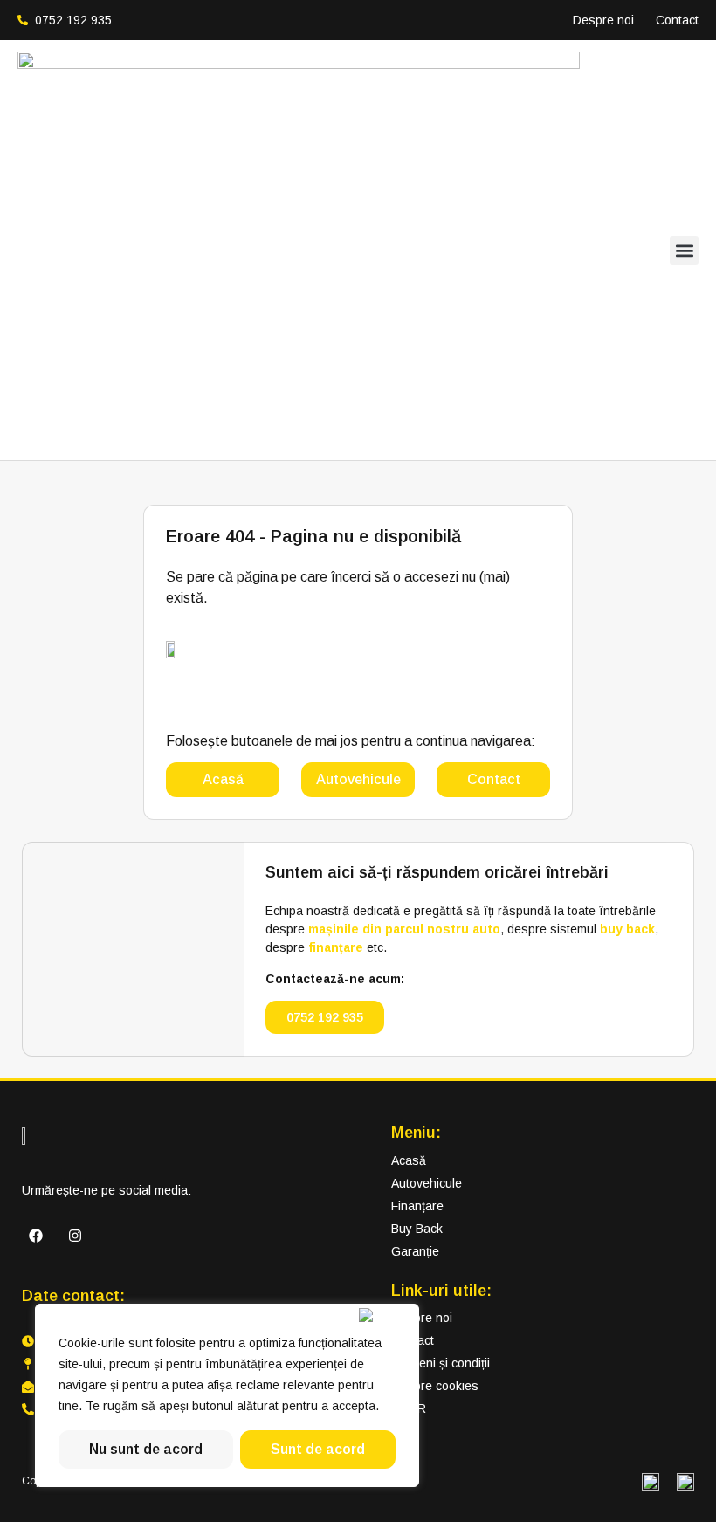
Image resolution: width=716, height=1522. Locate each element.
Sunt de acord (318, 1449)
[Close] (385, 1315)
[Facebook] (36, 1236)
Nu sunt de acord (146, 1449)
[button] (684, 250)
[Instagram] (75, 1236)
